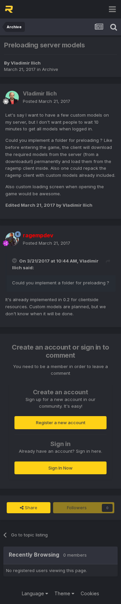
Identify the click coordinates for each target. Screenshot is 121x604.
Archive (50, 69)
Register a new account (60, 422)
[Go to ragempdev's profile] (12, 239)
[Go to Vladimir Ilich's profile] (12, 97)
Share (30, 507)
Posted (46, 101)
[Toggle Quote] (15, 260)
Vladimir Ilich (26, 63)
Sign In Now (60, 468)
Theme (63, 593)
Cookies (90, 593)
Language (33, 593)
